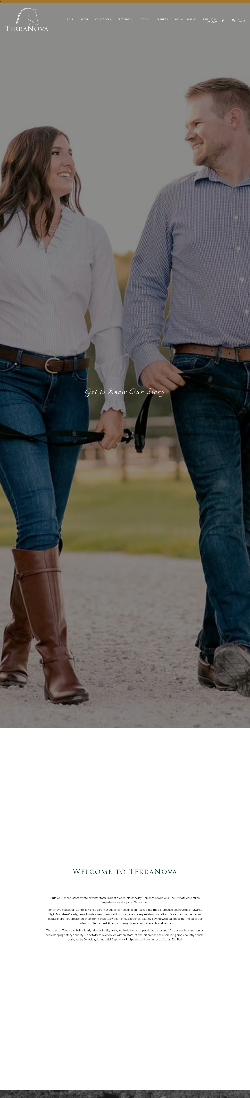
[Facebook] (222, 20)
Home (70, 19)
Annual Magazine (185, 19)
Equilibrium (210, 19)
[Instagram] (233, 20)
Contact (212, 22)
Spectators (125, 19)
